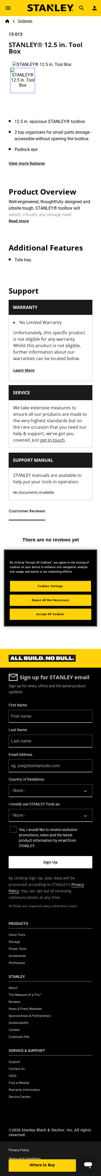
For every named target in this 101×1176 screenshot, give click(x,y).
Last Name (18, 730)
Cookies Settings (50, 586)
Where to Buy (42, 1164)
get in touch (52, 440)
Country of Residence (26, 779)
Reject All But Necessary (50, 600)
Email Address (20, 754)
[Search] (81, 8)
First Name (18, 705)
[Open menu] (8, 8)
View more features (27, 163)
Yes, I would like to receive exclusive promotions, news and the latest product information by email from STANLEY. (48, 838)
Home (7, 21)
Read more (19, 220)
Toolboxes (25, 21)
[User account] (94, 8)
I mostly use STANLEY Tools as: (34, 804)
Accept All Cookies (50, 614)
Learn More (23, 370)
